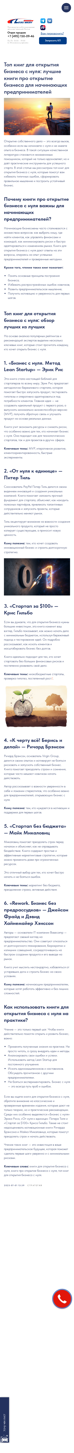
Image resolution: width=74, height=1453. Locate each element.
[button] (52, 33)
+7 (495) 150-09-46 (20, 36)
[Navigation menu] (66, 7)
